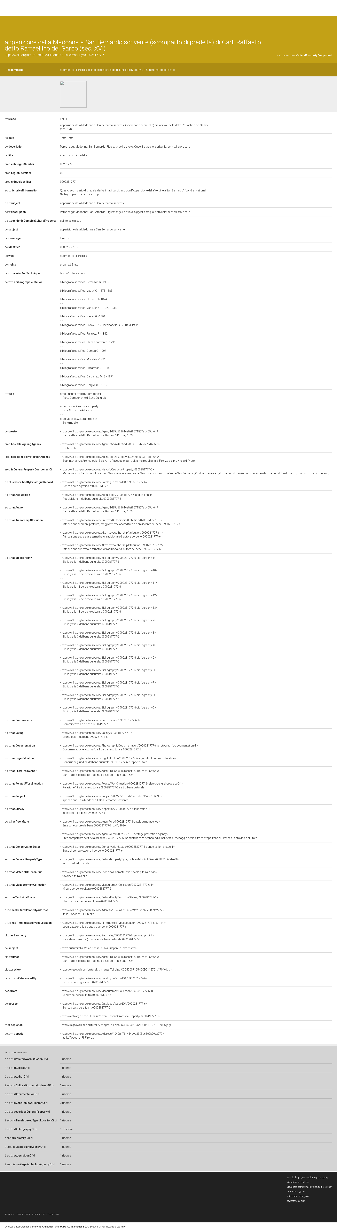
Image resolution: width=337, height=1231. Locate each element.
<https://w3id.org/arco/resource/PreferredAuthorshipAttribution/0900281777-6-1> (120, 522)
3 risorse (65, 1102)
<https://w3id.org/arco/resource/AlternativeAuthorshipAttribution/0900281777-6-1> (111, 534)
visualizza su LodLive (298, 1182)
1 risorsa (65, 1059)
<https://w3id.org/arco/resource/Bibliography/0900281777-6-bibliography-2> (108, 622)
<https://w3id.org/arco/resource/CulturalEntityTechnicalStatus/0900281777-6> (109, 899)
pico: (22, 273)
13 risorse (66, 1129)
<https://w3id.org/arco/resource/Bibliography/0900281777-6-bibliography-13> (108, 609)
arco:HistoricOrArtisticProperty (79, 408)
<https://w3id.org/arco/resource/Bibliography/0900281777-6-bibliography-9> (108, 709)
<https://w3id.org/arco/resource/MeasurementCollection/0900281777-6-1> (107, 886)
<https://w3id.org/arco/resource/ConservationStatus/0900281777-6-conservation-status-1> (117, 848)
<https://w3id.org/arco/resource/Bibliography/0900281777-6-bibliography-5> (108, 659)
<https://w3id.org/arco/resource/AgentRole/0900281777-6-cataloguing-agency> (110, 823)
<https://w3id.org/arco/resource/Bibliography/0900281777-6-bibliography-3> (108, 634)
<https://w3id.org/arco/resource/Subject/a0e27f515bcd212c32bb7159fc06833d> (111, 798)
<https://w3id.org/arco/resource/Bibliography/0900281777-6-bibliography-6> (108, 672)
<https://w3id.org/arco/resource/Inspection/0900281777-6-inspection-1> (105, 810)
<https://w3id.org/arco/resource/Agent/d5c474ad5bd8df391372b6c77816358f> (110, 446)
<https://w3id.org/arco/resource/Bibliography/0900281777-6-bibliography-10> (108, 572)
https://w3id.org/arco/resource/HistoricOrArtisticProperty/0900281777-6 (54, 55)
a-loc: (26, 910)
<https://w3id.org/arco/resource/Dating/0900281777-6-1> (96, 734)
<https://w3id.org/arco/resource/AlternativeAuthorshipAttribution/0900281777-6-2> (111, 547)
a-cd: (21, 190)
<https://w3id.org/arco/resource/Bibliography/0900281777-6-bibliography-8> (108, 697)
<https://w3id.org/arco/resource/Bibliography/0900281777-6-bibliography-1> (108, 559)
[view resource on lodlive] (330, 25)
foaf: (14, 1024)
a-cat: (29, 482)
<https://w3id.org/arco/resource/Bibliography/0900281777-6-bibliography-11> (108, 584)
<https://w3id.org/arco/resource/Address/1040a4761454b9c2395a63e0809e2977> (112, 912)
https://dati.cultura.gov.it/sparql (311, 1177)
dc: (9, 137)
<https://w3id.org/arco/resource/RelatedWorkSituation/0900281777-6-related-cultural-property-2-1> (121, 785)
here (123, 1226)
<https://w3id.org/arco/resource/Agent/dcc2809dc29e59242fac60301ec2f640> (127, 458)
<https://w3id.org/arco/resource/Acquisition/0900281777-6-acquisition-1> (106, 496)
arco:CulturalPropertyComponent (83, 395)
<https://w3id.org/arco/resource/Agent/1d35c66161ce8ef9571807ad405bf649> (110, 433)
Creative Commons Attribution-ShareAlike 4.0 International (52, 1226)
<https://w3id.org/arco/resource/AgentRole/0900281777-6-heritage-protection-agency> (158, 836)
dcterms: (24, 282)
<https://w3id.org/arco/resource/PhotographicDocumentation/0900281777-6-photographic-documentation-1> (129, 747)
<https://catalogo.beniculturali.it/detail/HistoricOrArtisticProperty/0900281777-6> (110, 1016)
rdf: (9, 393)
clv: (15, 935)
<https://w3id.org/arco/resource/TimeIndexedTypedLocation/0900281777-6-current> (113, 924)
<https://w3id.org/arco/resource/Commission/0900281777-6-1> (100, 722)
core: (15, 211)
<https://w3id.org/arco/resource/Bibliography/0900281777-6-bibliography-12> (108, 597)
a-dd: (30, 220)
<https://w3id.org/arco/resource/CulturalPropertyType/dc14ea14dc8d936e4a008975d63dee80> (119, 861)
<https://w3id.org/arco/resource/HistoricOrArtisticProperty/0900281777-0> (196, 471)
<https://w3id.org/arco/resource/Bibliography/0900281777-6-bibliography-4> (108, 647)
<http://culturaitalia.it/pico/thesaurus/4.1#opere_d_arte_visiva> (98, 948)
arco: (19, 164)
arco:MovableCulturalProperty (78, 420)
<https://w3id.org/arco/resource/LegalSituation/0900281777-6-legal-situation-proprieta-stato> (118, 760)
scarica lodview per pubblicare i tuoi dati (32, 1214)
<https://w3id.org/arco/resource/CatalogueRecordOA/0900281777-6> (103, 484)
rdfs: (14, 69)
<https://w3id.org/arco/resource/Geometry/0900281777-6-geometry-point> (107, 937)
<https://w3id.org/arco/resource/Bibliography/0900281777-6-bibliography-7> (108, 684)
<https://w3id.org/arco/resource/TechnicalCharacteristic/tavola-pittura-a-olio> (108, 874)
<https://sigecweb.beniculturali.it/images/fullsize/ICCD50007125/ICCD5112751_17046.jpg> (116, 969)
